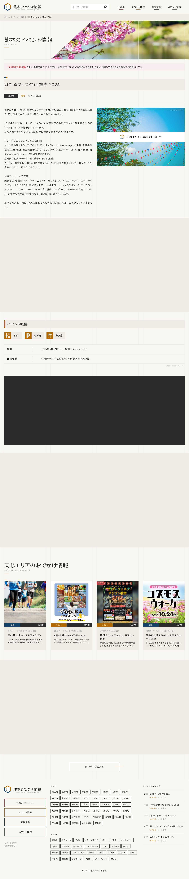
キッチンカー (126, 840)
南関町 (55, 804)
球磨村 (75, 823)
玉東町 (126, 798)
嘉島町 (96, 811)
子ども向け (76, 859)
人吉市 (75, 792)
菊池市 (11, 96)
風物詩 (65, 852)
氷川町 (55, 817)
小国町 (116, 804)
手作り (55, 859)
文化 (105, 846)
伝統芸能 (66, 846)
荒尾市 (95, 792)
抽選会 (91, 852)
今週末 (121, 7)
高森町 (55, 811)
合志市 (106, 798)
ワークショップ (92, 846)
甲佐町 (116, 811)
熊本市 (55, 792)
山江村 (65, 823)
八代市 (65, 792)
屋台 (104, 840)
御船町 (86, 811)
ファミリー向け (78, 852)
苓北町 (98, 823)
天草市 (96, 798)
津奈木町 (76, 817)
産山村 (126, 804)
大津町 (85, 804)
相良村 (128, 817)
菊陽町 (95, 804)
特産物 (55, 852)
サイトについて (10, 843)
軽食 (88, 859)
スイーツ (115, 846)
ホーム (7, 17)
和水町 (75, 804)
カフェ (113, 859)
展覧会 (65, 859)
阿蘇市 (86, 798)
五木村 (55, 823)
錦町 (86, 817)
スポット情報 (174, 7)
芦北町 (65, 817)
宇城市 (76, 798)
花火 (132, 852)
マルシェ (121, 852)
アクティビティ (101, 859)
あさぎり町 (86, 823)
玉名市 (85, 792)
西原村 (65, 811)
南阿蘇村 (76, 811)
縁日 (55, 846)
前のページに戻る (94, 766)
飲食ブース (66, 840)
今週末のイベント (25, 802)
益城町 (106, 811)
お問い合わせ (10, 846)
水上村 (118, 817)
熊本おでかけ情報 (22, 7)
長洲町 (65, 804)
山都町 (126, 811)
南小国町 (106, 804)
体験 (78, 840)
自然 (101, 852)
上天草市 (66, 798)
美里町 (116, 798)
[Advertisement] (25, 264)
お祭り (111, 852)
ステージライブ (91, 840)
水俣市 (105, 792)
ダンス (126, 846)
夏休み (55, 840)
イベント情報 (138, 7)
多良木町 (97, 817)
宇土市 (55, 798)
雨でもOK (77, 846)
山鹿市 (115, 792)
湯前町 (108, 817)
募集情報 (156, 7)
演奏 (114, 840)
